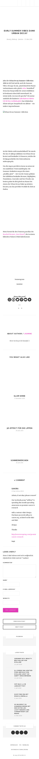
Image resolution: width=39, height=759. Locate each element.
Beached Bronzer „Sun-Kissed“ (14, 234)
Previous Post (19, 621)
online (24, 88)
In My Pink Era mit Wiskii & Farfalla (21, 695)
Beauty (9, 39)
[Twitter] (17, 299)
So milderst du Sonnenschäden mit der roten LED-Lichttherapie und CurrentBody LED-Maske (22, 709)
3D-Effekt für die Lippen (19, 428)
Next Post (19, 627)
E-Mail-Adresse (9, 589)
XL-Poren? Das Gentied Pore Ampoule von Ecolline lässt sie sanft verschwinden (23, 673)
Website (6, 598)
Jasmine (28, 334)
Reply (13, 541)
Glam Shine (19, 396)
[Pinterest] (21, 299)
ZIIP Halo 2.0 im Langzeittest (20, 685)
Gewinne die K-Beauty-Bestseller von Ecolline (23, 660)
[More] (29, 299)
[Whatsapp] (9, 299)
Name (5, 580)
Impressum (14, 745)
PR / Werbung (24, 745)
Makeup (14, 39)
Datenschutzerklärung (19, 749)
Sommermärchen (19, 460)
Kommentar (8, 562)
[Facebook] (13, 299)
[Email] (25, 299)
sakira (15, 489)
